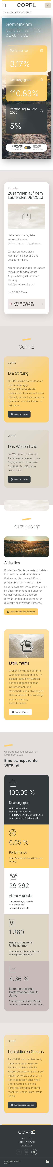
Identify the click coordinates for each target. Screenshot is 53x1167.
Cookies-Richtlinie (26, 1142)
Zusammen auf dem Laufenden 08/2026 (24, 303)
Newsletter (27, 1139)
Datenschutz (26, 1145)
